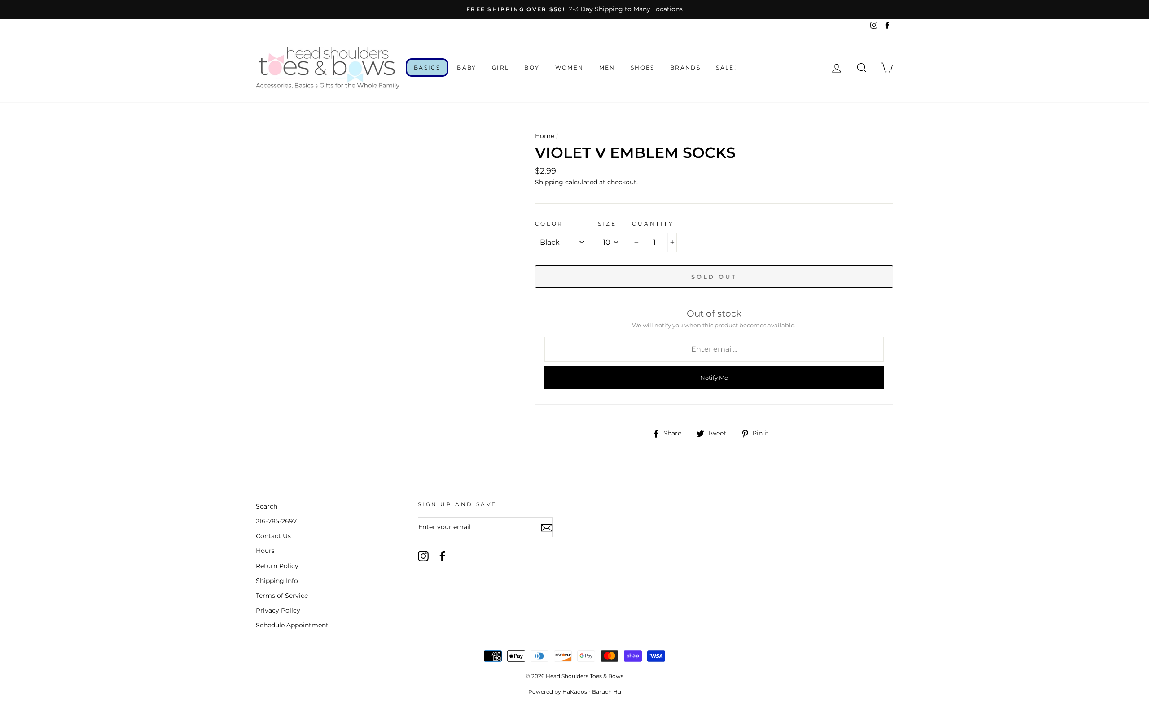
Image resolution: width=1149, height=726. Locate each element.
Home (544, 135)
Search (266, 506)
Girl (500, 67)
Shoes (643, 67)
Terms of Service (282, 595)
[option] (574, 9)
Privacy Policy (278, 610)
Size (607, 223)
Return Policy (277, 565)
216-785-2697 (276, 521)
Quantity (653, 223)
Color (549, 223)
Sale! (726, 67)
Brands (685, 67)
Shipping (549, 182)
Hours (265, 550)
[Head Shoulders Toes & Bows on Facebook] (442, 556)
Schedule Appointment (292, 625)
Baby (467, 67)
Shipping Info (277, 580)
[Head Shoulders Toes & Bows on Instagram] (423, 556)
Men (607, 67)
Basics (427, 67)
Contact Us (273, 535)
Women (569, 67)
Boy (531, 67)
